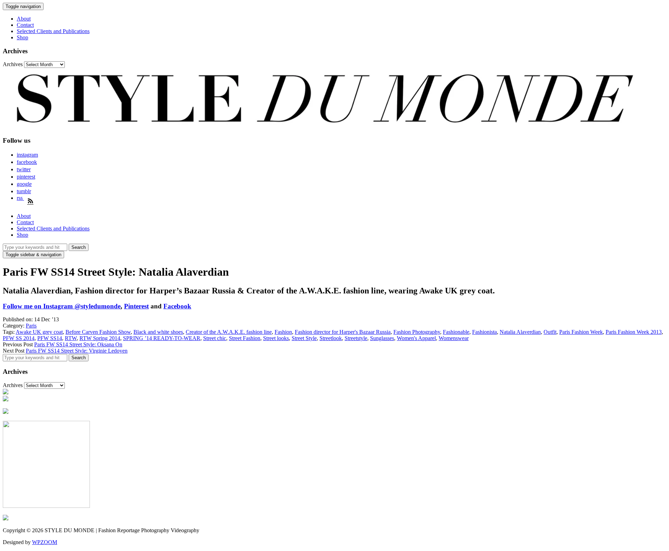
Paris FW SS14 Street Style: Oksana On (78, 344)
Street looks (276, 338)
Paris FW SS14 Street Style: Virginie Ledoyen (77, 351)
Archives (13, 64)
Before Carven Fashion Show (98, 332)
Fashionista (484, 332)
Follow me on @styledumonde (62, 306)
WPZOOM (44, 542)
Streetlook (331, 338)
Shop (22, 37)
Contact (25, 25)
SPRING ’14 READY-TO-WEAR (161, 338)
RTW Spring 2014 (99, 338)
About (24, 19)
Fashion (283, 332)
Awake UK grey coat (39, 332)
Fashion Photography (416, 332)
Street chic (214, 338)
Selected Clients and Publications (53, 31)
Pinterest (136, 306)
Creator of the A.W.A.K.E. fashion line (229, 332)
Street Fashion (244, 338)
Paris (31, 326)
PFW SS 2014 (18, 338)
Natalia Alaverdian (520, 332)
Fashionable (456, 332)
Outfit (550, 332)
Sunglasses (382, 338)
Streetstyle (356, 338)
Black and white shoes (158, 332)
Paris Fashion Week (581, 332)
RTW (71, 338)
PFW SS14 (49, 338)
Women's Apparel (416, 338)
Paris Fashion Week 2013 (634, 332)
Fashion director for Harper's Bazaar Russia (343, 332)
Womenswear (454, 338)
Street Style (304, 338)
